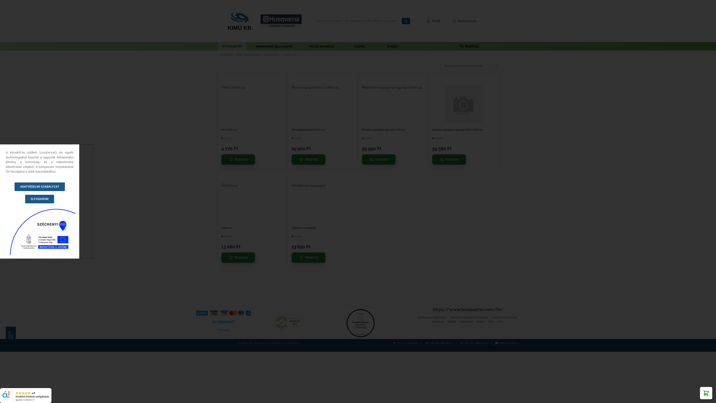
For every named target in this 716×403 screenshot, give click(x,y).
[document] (358, 201)
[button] (706, 393)
